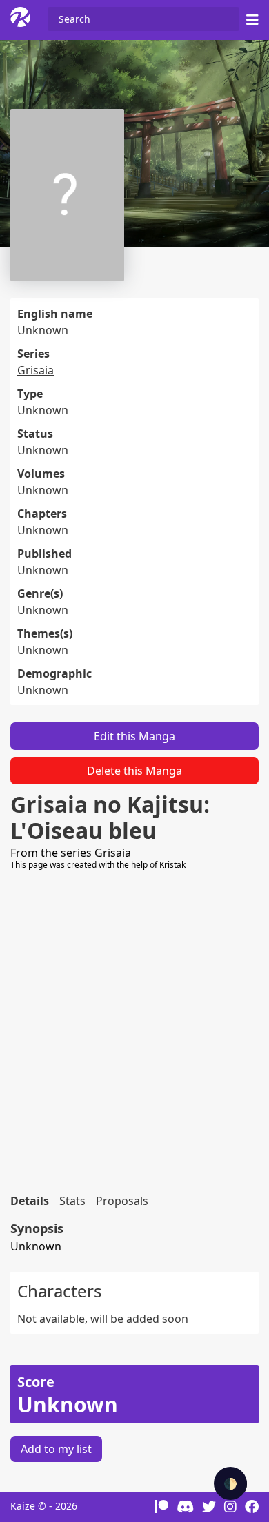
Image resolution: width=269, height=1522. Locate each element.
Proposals (122, 1200)
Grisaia (35, 370)
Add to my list (56, 1449)
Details (29, 1200)
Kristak (172, 865)
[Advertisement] (134, 1023)
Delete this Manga (134, 770)
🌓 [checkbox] (230, 1483)
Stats (72, 1200)
